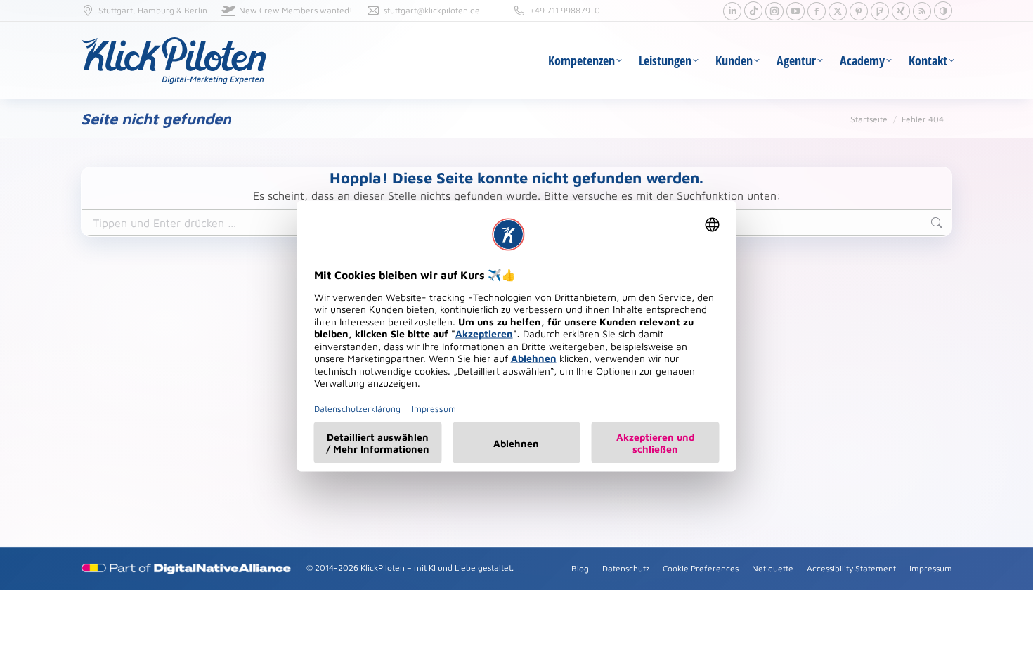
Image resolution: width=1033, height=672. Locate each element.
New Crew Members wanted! (295, 10)
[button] (943, 10)
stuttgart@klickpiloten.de (432, 10)
